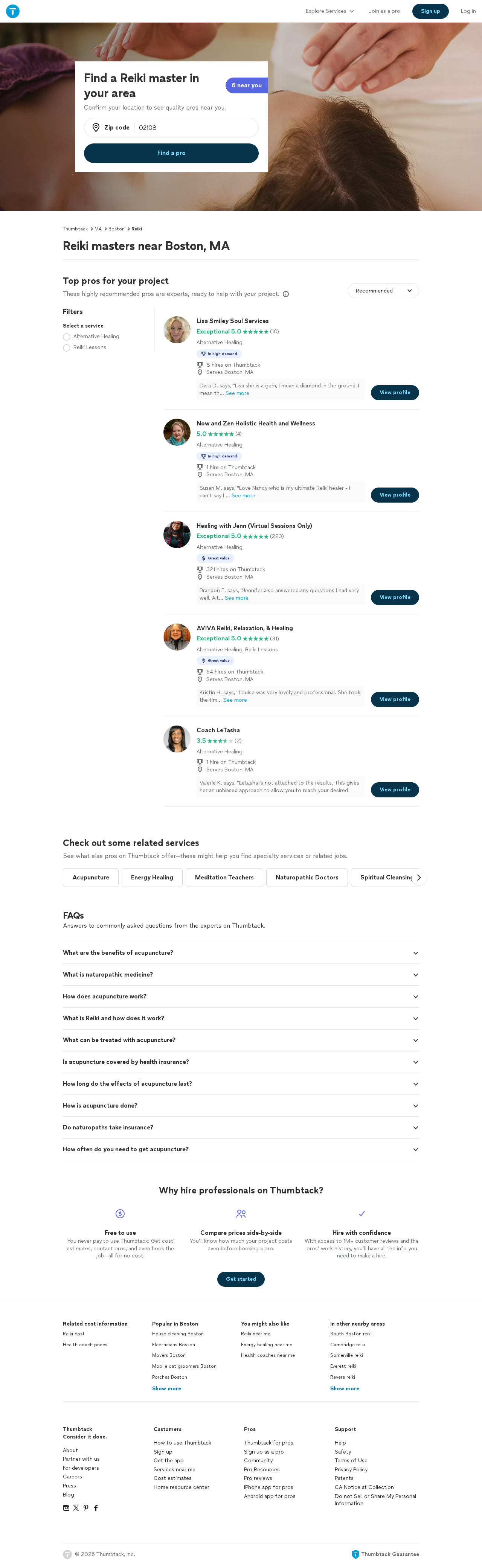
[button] (419, 877)
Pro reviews (258, 1478)
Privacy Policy (351, 1469)
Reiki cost (74, 1333)
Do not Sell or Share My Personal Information (375, 1500)
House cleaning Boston (178, 1333)
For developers (81, 1468)
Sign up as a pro (264, 1452)
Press (69, 1486)
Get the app (169, 1460)
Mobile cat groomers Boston (184, 1366)
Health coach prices (85, 1344)
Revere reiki (342, 1377)
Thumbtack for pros (268, 1443)
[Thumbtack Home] (13, 11)
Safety (343, 1452)
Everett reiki (343, 1366)
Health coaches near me (268, 1355)
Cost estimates (173, 1478)
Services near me (174, 1469)
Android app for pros (270, 1496)
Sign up (163, 1452)
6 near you (247, 85)
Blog (68, 1495)
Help (340, 1443)
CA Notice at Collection (364, 1487)
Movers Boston (169, 1355)
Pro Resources (262, 1469)
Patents (344, 1478)
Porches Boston (169, 1377)
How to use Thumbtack (182, 1443)
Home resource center (181, 1487)
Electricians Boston (173, 1344)
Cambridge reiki (347, 1344)
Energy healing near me (266, 1344)
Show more (166, 1388)
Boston (116, 229)
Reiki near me (255, 1333)
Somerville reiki (346, 1355)
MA (98, 229)
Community (258, 1460)
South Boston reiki (351, 1333)
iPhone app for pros (268, 1487)
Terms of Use (351, 1460)
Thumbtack (75, 229)
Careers (72, 1477)
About (70, 1450)
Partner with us (81, 1459)
